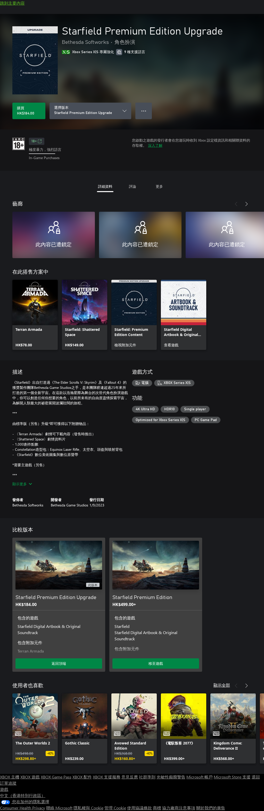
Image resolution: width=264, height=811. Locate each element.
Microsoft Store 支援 (232, 777)
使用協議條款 (139, 807)
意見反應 (129, 777)
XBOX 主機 (9, 777)
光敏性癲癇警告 (170, 777)
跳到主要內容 (12, 3)
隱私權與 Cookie (88, 807)
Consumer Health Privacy (22, 807)
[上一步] (236, 204)
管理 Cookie (115, 807)
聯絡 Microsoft (59, 807)
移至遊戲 (155, 663)
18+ (34, 141)
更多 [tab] (159, 186)
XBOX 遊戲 (30, 777)
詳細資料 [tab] (105, 186)
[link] (35, 315)
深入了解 (155, 145)
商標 (157, 807)
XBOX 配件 (82, 777)
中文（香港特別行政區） (22, 795)
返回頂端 (59, 663)
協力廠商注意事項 (178, 807)
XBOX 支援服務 (106, 777)
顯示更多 (19, 483)
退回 (256, 777)
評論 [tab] (132, 186)
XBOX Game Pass (56, 777)
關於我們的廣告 (210, 807)
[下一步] (246, 204)
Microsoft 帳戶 (199, 777)
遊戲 (4, 789)
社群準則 (147, 777)
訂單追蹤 (8, 783)
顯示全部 (221, 685)
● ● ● (143, 110)
